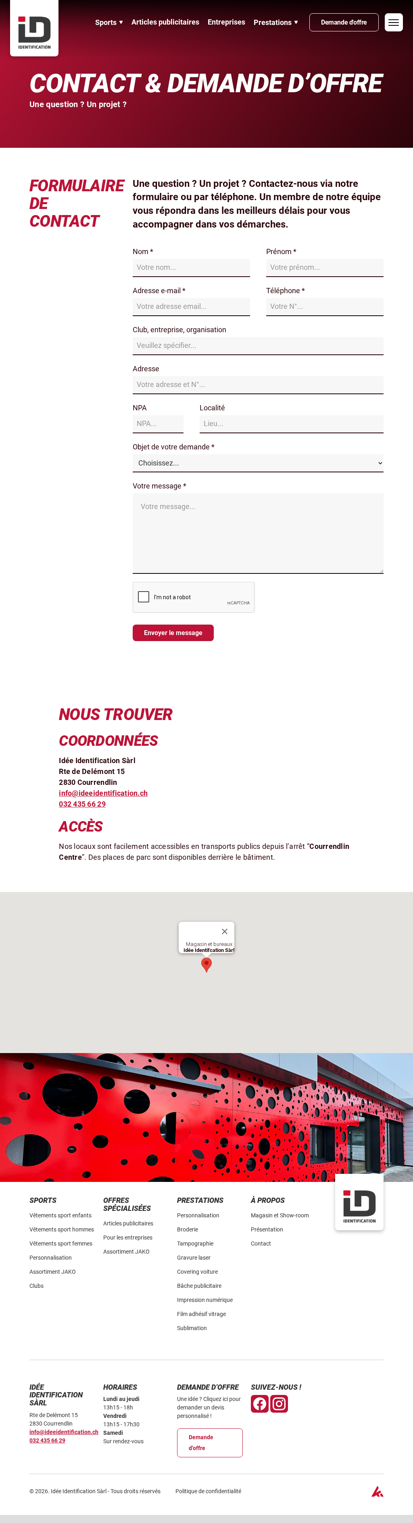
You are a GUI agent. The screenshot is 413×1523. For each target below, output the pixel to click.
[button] (109, 22)
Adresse (146, 368)
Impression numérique (205, 1300)
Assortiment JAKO (52, 1271)
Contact (261, 1243)
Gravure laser (194, 1257)
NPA (140, 408)
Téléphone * (285, 290)
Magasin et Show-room (280, 1215)
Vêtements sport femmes (60, 1243)
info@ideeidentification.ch (63, 1432)
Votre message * (159, 486)
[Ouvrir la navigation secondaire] (394, 22)
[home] (34, 28)
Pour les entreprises (127, 1237)
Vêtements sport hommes (61, 1229)
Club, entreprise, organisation (179, 329)
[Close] (224, 931)
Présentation (267, 1229)
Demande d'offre (344, 22)
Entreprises (226, 22)
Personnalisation (50, 1257)
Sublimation (192, 1328)
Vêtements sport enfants (60, 1215)
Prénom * (281, 251)
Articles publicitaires (165, 22)
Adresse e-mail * (159, 290)
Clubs (36, 1286)
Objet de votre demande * (174, 447)
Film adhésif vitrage (201, 1314)
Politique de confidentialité (208, 1491)
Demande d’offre (201, 1442)
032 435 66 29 (47, 1440)
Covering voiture (197, 1271)
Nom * (143, 251)
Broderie (187, 1229)
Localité (212, 408)
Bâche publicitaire (199, 1286)
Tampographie (195, 1243)
